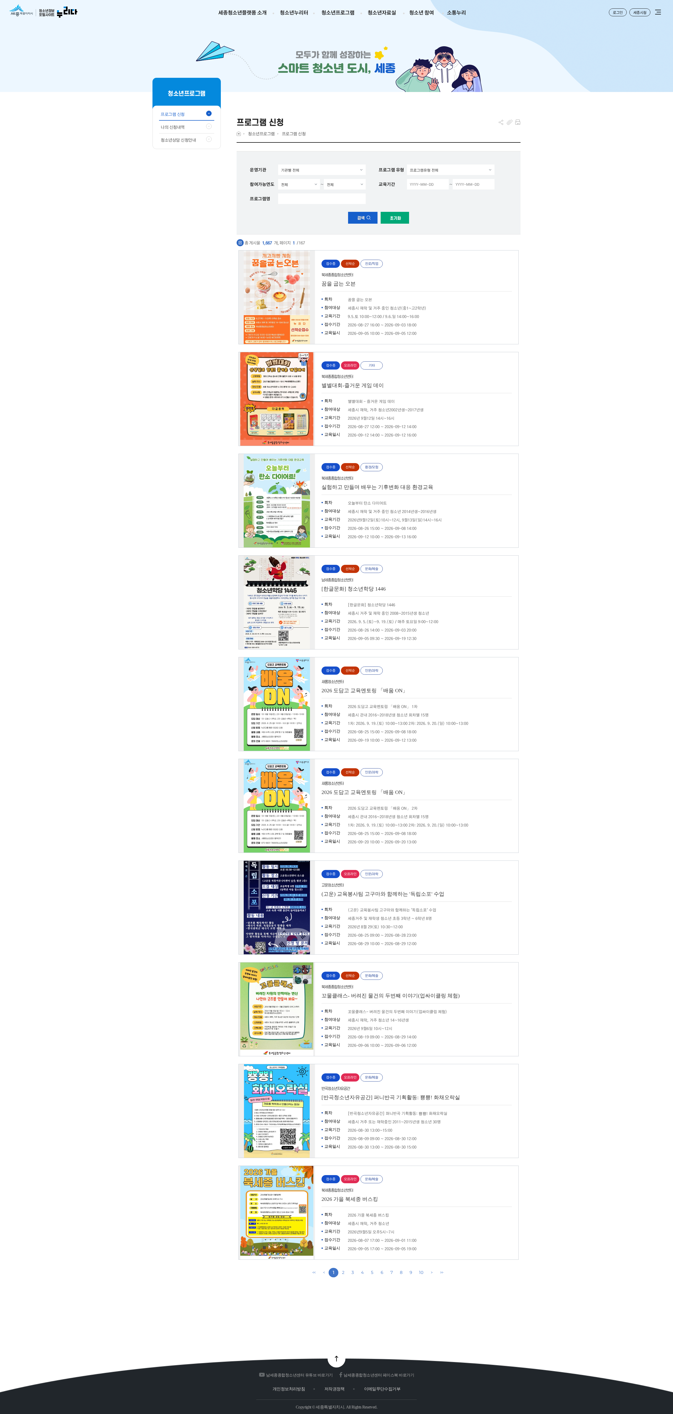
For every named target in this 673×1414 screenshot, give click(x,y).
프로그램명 (260, 199)
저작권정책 (334, 1389)
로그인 (618, 12)
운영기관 (258, 170)
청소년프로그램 (261, 134)
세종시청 (639, 12)
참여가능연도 (262, 184)
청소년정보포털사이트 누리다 (43, 11)
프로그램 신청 (294, 134)
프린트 (518, 122)
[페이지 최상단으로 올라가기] (336, 1358)
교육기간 (387, 184)
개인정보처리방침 (289, 1389)
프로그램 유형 (391, 170)
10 (421, 1272)
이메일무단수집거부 (382, 1389)
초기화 (395, 218)
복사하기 (509, 122)
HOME (239, 133)
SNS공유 (501, 122)
